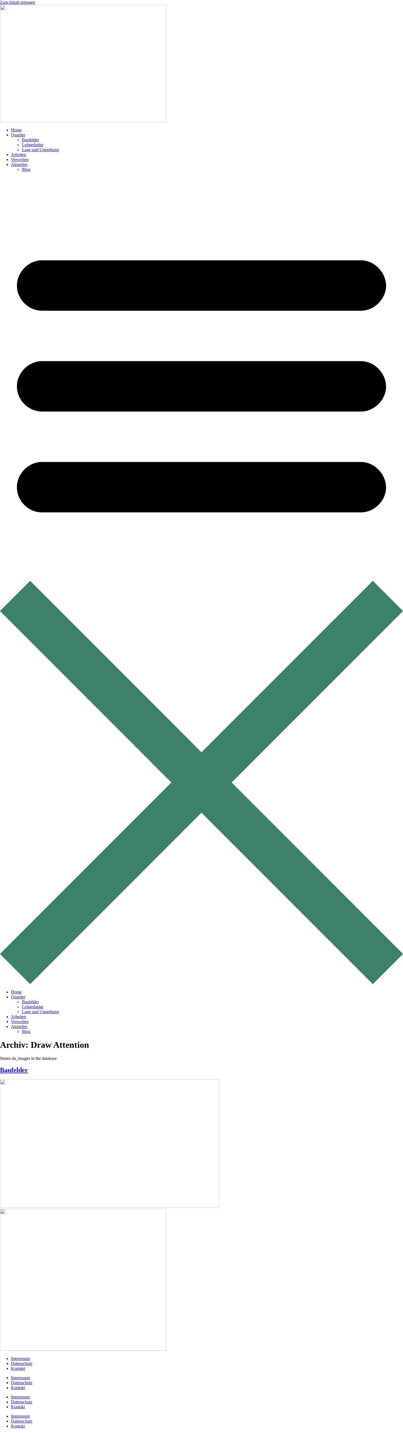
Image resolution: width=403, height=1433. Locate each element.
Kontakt (18, 1368)
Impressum (20, 1358)
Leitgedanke (32, 144)
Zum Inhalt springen (17, 2)
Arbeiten (18, 154)
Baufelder (30, 139)
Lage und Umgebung (40, 149)
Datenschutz (21, 1363)
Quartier (18, 135)
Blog (26, 169)
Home (16, 130)
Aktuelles (19, 164)
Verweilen (20, 159)
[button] (201, 580)
